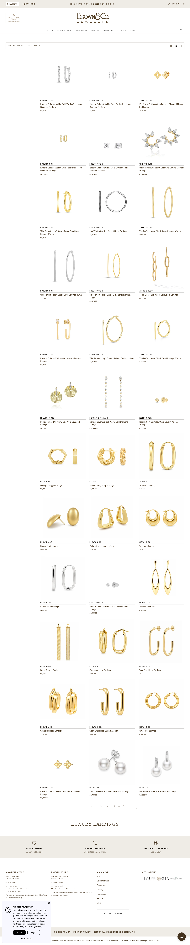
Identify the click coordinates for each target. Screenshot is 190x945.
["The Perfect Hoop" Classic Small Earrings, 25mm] (161, 329)
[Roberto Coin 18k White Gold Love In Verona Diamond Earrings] (112, 138)
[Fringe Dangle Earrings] (63, 641)
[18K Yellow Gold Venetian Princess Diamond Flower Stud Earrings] (161, 75)
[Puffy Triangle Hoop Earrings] (112, 517)
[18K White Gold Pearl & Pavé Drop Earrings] (161, 762)
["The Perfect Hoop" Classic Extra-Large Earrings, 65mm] (112, 266)
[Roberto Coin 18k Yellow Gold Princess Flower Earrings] (63, 762)
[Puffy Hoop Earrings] (161, 702)
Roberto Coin (47, 100)
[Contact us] (181, 936)
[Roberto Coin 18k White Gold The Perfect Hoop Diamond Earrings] (63, 75)
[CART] (182, 4)
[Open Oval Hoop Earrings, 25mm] (112, 702)
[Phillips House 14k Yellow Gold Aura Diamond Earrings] (63, 393)
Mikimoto (94, 788)
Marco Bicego (146, 291)
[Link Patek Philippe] (14, 18)
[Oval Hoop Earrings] (161, 456)
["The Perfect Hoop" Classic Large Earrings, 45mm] (161, 202)
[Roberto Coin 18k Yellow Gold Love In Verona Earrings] (161, 393)
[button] (50, 30)
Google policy (36, 926)
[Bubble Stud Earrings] (63, 517)
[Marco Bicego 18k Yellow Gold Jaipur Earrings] (161, 266)
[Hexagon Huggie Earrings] (63, 456)
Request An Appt (113, 913)
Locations (29, 4)
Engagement (102, 885)
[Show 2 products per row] (171, 46)
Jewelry (100, 889)
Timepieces (101, 894)
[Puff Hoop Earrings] (161, 517)
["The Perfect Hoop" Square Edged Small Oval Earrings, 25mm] (63, 202)
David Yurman (103, 881)
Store (99, 903)
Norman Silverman (98, 418)
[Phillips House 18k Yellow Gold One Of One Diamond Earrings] (161, 138)
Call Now (12, 4)
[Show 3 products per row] (175, 46)
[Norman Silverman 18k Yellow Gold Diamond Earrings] (112, 393)
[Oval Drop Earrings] (161, 577)
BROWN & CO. (46, 481)
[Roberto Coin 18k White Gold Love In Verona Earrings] (112, 577)
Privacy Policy (24, 926)
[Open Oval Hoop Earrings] (161, 641)
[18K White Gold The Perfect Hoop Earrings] (112, 202)
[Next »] (133, 806)
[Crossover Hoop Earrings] (112, 641)
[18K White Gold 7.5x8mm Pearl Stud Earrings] (112, 762)
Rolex (99, 876)
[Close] (48, 903)
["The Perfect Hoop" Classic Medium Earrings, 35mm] (112, 329)
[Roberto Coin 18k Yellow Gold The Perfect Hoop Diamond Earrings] (63, 138)
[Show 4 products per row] (181, 46)
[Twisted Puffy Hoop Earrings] (112, 456)
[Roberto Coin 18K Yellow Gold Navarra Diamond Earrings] (63, 329)
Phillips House (145, 164)
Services (100, 898)
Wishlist (176, 4)
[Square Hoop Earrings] (63, 577)
